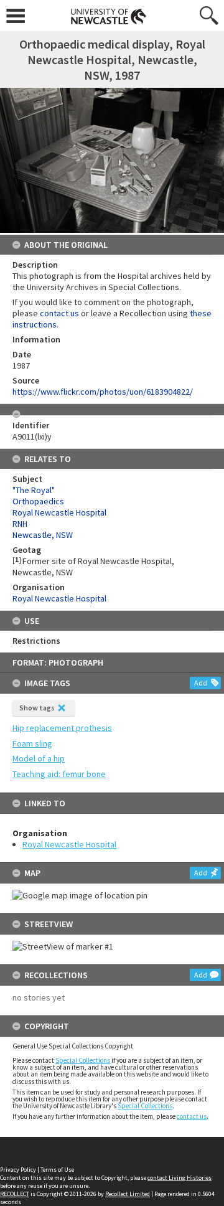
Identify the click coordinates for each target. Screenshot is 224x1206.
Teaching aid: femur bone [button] (59, 774)
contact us (192, 1116)
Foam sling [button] (32, 743)
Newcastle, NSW (42, 534)
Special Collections (82, 1060)
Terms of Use (57, 1170)
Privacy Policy (18, 1170)
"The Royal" (33, 490)
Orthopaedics (38, 501)
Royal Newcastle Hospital (69, 844)
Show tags (37, 707)
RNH (19, 523)
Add (200, 682)
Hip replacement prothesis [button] (62, 727)
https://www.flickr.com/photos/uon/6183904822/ (102, 391)
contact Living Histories (179, 1178)
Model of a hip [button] (38, 758)
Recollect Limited (127, 1194)
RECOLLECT (14, 1194)
